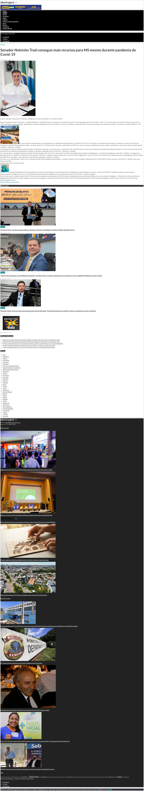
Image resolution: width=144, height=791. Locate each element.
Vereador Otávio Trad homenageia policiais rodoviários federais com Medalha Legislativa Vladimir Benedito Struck (37, 230)
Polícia (5, 14)
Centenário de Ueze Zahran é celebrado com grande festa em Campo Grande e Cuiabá (24, 710)
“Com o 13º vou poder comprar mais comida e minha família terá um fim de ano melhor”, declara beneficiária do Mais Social (35, 741)
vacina (119, 777)
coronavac (24, 777)
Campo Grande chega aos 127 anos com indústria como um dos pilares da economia (29, 347)
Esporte (5, 20)
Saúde (4, 18)
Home (4, 11)
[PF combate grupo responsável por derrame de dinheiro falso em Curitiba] (28, 660)
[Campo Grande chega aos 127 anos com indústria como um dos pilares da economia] (28, 592)
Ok (110, 789)
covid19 (36, 777)
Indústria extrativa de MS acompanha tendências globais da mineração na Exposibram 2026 (31, 340)
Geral (4, 23)
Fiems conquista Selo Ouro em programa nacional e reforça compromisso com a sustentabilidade (33, 343)
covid (31, 777)
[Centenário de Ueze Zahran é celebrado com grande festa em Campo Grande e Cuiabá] (28, 707)
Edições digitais (7, 28)
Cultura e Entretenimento (10, 21)
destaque (44, 777)
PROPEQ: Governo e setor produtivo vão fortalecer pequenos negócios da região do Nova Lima (27, 769)
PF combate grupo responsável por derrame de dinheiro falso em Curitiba (21, 663)
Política (5, 13)
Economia (6, 16)
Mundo (5, 25)
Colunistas (6, 27)
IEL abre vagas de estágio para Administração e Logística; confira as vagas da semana (29, 345)
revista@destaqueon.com (12, 422)
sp (110, 777)
